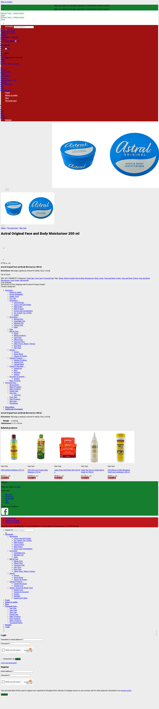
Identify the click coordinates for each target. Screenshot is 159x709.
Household (14, 403)
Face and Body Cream (112, 278)
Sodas (16, 315)
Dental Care (14, 391)
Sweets (17, 379)
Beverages (14, 301)
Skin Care (22, 228)
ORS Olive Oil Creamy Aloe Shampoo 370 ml (38, 471)
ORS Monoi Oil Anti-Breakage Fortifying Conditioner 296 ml (119, 471)
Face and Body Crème (129, 278)
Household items (16, 623)
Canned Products (16, 358)
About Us (8, 494)
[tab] (81, 407)
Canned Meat (19, 364)
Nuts (15, 370)
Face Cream (14, 280)
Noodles (17, 372)
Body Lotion (99, 278)
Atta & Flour (14, 331)
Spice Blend (18, 354)
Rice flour (17, 346)
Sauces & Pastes (20, 356)
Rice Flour (17, 569)
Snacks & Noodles (16, 366)
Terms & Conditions (12, 522)
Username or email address (12, 639)
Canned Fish (18, 362)
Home (3, 228)
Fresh (7, 93)
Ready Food (14, 296)
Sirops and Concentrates (23, 549)
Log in (18, 659)
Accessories (14, 385)
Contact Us (9, 497)
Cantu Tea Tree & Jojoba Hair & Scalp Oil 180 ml (92, 471)
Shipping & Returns (12, 520)
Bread (16, 333)
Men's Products (15, 387)
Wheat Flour (18, 340)
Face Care (39, 278)
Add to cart (5, 478)
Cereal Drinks (19, 303)
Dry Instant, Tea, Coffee (23, 313)
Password (5, 643)
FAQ (6, 501)
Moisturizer (24, 280)
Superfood (18, 368)
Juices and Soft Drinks (22, 305)
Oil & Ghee (13, 317)
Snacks (16, 375)
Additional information (14, 409)
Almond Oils (18, 319)
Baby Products (15, 381)
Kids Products (15, 399)
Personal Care (11, 101)
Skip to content (6, 2)
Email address (7, 671)
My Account (9, 499)
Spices (12, 350)
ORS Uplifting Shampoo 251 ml (12, 470)
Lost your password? (9, 663)
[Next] (8, 189)
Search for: (9, 530)
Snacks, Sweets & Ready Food (21, 588)
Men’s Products (15, 621)
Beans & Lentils (11, 95)
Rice (7, 98)
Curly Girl (17, 395)
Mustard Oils (19, 323)
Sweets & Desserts (21, 592)
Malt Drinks (18, 307)
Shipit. (18, 487)
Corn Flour (18, 338)
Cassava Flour (19, 342)
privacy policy (126, 691)
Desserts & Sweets (17, 377)
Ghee (16, 327)
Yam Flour (17, 348)
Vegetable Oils (19, 321)
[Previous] (6, 189)
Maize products (20, 335)
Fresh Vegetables (16, 294)
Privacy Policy (10, 518)
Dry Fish (13, 299)
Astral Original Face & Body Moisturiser (79, 278)
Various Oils (18, 325)
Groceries (9, 26)
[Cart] (7, 49)
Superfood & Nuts (20, 598)
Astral (61, 278)
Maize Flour (18, 561)
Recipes (8, 120)
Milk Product (18, 309)
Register (4, 694)
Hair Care (13, 393)
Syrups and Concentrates (23, 311)
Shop (7, 503)
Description (9, 407)
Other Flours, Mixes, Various (24, 344)
